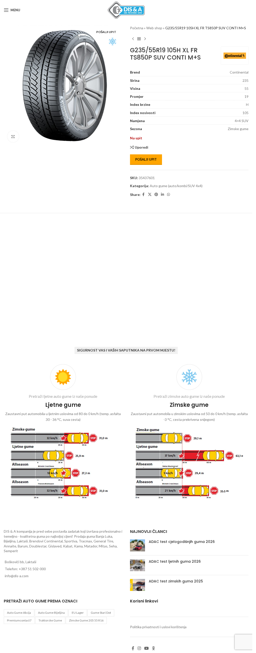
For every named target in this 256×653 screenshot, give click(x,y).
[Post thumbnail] (137, 545)
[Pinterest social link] (156, 194)
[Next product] (145, 39)
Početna (136, 28)
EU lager (78, 612)
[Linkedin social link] (163, 194)
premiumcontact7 (19, 620)
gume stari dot (101, 612)
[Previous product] (133, 39)
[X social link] (149, 194)
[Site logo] (126, 10)
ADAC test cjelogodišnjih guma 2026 (182, 541)
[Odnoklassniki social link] (153, 648)
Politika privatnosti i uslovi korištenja (158, 627)
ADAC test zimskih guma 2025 (176, 581)
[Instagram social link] (139, 648)
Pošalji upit (146, 159)
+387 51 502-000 (32, 569)
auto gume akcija (19, 612)
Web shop (154, 28)
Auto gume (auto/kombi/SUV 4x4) (176, 186)
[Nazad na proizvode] (139, 39)
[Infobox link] (63, 432)
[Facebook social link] (143, 194)
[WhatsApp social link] (169, 194)
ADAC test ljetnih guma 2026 (175, 561)
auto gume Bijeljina (51, 612)
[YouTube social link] (146, 648)
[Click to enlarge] (13, 134)
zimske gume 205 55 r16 (86, 620)
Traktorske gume (50, 620)
